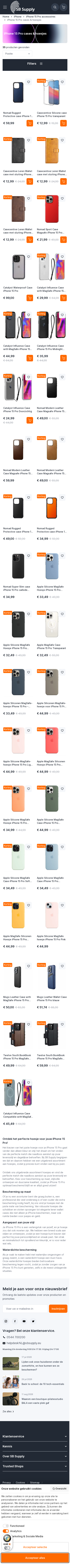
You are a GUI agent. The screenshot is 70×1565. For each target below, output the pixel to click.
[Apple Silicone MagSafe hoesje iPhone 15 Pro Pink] (52, 915)
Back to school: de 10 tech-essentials (43, 1384)
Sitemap (35, 1482)
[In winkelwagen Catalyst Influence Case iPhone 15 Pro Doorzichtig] (30, 420)
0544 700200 (16, 1337)
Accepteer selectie (35, 1547)
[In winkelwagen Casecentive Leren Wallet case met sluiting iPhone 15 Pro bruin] (30, 239)
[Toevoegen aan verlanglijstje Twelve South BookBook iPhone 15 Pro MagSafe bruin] (28, 1024)
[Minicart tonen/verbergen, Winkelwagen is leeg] (63, 7)
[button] (35, 63)
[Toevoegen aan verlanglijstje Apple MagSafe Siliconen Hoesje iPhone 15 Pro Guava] (62, 730)
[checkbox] (12, 1526)
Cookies (20, 1482)
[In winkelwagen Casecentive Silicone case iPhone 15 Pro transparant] (63, 123)
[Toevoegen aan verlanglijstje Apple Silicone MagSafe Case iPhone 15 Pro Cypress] (62, 788)
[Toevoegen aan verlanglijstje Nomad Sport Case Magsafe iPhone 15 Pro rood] (62, 198)
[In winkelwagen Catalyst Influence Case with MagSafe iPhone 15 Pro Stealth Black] (30, 358)
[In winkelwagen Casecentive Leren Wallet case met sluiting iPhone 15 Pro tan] (63, 181)
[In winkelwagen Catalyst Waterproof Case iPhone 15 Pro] (30, 298)
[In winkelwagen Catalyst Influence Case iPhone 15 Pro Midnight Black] (63, 358)
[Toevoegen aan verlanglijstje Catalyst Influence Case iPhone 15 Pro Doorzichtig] (28, 377)
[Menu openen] (6, 7)
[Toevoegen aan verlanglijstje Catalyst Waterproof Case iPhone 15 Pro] (28, 256)
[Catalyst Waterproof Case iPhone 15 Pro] (18, 267)
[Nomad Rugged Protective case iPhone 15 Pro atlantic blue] (18, 92)
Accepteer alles (35, 1557)
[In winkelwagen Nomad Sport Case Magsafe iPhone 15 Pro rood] (63, 239)
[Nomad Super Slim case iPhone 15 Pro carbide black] (18, 566)
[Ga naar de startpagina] (22, 7)
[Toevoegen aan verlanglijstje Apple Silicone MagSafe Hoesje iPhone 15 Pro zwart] (28, 614)
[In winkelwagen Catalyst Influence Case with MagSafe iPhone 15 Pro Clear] (63, 298)
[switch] (7, 1548)
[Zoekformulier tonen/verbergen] (55, 7)
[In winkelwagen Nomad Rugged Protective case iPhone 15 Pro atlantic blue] (30, 123)
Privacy (7, 1482)
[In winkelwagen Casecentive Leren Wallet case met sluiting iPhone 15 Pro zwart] (30, 181)
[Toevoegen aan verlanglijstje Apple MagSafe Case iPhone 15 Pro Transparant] (62, 614)
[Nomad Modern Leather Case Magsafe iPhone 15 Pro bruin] (18, 449)
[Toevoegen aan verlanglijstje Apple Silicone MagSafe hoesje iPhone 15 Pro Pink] (62, 905)
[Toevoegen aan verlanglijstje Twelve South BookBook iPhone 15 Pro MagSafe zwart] (62, 1024)
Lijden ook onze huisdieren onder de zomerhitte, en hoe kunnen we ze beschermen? (42, 1365)
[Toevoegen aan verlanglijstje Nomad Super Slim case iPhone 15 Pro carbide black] (28, 555)
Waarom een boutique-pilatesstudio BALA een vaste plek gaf (42, 1401)
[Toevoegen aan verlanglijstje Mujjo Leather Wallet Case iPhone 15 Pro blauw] (62, 966)
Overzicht (61, 1488)
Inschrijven (58, 1308)
